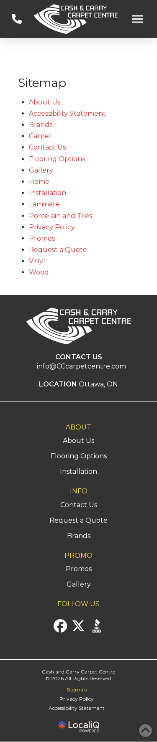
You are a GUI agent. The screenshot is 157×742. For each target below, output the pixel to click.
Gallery (41, 170)
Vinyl (37, 261)
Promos (42, 238)
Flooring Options (57, 159)
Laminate (44, 204)
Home (39, 182)
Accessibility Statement (67, 113)
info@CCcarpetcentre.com (81, 366)
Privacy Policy (52, 227)
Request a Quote (58, 250)
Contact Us (47, 147)
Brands (40, 125)
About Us (44, 102)
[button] (138, 19)
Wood (39, 272)
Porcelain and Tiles (60, 216)
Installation (47, 193)
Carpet (40, 136)
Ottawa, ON (98, 384)
